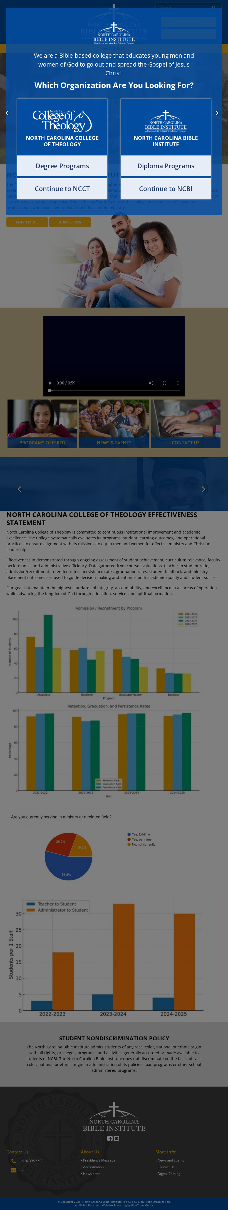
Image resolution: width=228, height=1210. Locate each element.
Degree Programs (62, 165)
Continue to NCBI (165, 188)
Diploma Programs (165, 165)
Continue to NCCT (62, 188)
